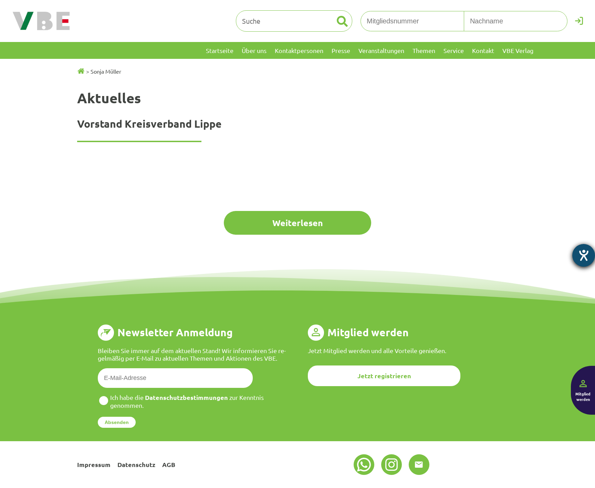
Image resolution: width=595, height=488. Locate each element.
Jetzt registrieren (384, 376)
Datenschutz (136, 464)
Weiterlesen (297, 222)
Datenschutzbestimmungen (186, 397)
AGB (168, 464)
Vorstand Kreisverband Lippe (149, 123)
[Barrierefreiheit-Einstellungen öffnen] (583, 255)
